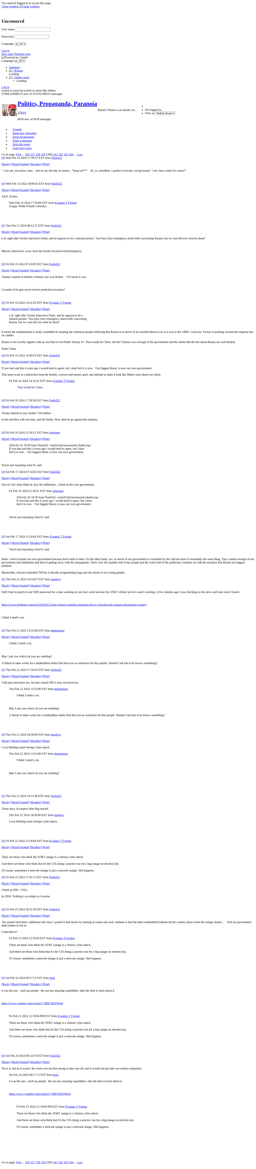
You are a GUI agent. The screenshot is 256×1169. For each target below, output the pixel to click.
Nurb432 (56, 157)
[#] (3, 157)
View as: (150, 113)
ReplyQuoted (20, 164)
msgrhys (56, 579)
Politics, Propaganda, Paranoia (57, 103)
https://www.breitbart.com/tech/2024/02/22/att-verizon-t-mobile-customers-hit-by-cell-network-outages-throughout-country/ (74, 604)
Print (46, 164)
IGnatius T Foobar (66, 202)
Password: (7, 36)
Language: (7, 43)
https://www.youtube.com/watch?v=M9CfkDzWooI (32, 1003)
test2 (52, 977)
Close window (10, 6)
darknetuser (57, 630)
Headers (35, 164)
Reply (5, 164)
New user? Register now (16, 54)
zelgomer (54, 432)
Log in (5, 50)
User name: (8, 29)
